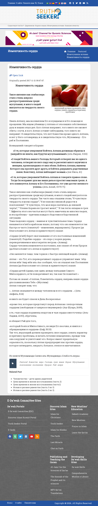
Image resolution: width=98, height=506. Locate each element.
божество (33, 362)
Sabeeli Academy (80, 414)
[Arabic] (47, 3)
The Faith (55, 436)
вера (41, 362)
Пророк (48, 365)
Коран (68, 362)
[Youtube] (84, 2)
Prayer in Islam (79, 426)
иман (61, 362)
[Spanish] (53, 3)
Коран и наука (40, 26)
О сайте (19, 3)
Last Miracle (57, 442)
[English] (50, 3)
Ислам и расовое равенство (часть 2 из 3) (33, 390)
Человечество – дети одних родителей (32, 378)
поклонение (25, 365)
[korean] (62, 3)
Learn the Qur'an (80, 432)
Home (9, 503)
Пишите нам (28, 3)
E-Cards (11, 430)
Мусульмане (78, 362)
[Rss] (88, 2)
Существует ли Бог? (16, 26)
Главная (11, 3)
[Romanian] (59, 3)
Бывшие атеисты (72, 26)
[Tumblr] (74, 2)
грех (55, 362)
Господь (48, 362)
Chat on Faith (57, 448)
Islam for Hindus (59, 430)
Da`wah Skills (78, 467)
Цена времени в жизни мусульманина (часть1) (37, 384)
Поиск (40, 3)
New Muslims (78, 420)
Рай (54, 365)
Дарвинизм (29, 26)
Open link (17, 75)
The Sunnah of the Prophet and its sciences (59, 480)
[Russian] (56, 3)
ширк (60, 365)
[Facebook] (70, 2)
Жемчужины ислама (55, 26)
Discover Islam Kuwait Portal (22, 417)
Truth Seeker (57, 423)
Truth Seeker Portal (17, 423)
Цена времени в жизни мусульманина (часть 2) (37, 381)
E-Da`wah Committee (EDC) (20, 411)
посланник (37, 365)
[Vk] (80, 2)
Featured (23, 362)
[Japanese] (65, 3)
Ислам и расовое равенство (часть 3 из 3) (33, 387)
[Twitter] (77, 2)
